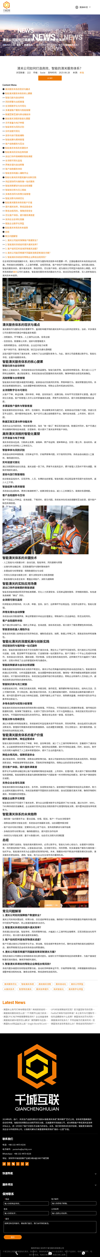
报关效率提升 (42, 989)
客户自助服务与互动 (14, 143)
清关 (15, 271)
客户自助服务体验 (13, 168)
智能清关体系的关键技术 (16, 147)
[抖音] (27, 1164)
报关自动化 (61, 984)
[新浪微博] (4, 1164)
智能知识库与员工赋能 (15, 189)
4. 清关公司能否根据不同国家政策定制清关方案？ (28, 252)
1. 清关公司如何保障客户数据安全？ (22, 240)
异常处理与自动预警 (14, 164)
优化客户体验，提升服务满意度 (20, 215)
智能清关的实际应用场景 (16, 152)
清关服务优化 (10, 984)
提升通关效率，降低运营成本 (18, 206)
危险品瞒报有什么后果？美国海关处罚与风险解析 (73, 1016)
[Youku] (8, 1164)
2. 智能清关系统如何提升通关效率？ (22, 244)
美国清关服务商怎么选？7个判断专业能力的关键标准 (26, 1013)
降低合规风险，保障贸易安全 (18, 210)
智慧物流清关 (25, 989)
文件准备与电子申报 (14, 122)
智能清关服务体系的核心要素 (18, 93)
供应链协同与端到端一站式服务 (20, 181)
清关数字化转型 (75, 989)
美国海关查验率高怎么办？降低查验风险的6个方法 (73, 1023)
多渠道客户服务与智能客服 (17, 110)
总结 (7, 231)
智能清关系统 (27, 984)
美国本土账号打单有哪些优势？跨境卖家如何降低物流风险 (26, 1009)
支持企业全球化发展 (14, 219)
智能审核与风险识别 (14, 126)
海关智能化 (58, 989)
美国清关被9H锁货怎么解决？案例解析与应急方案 (26, 1020)
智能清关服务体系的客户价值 (18, 202)
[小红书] (18, 1164)
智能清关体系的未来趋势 (16, 227)
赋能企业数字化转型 (14, 223)
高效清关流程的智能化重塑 (17, 118)
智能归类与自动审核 (14, 97)
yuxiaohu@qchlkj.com (22, 1149)
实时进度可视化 (12, 131)
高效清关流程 (45, 984)
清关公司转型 (77, 984)
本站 (82, 72)
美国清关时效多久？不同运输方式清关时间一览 (73, 1020)
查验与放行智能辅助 (14, 135)
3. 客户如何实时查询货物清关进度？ (22, 248)
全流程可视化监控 (13, 160)
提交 (13, 1237)
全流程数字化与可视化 (15, 105)
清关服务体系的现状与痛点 (17, 89)
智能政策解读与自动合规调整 (18, 185)
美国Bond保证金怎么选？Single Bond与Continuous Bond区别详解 (26, 1023)
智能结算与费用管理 (14, 139)
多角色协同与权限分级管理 (17, 193)
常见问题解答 (11, 236)
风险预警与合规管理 (14, 101)
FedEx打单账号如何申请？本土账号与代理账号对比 (73, 1013)
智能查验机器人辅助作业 (16, 173)
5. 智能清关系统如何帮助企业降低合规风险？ (26, 257)
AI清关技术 (9, 989)
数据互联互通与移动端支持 (17, 114)
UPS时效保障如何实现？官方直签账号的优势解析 (73, 1009)
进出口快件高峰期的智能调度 (18, 156)
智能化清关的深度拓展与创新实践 (20, 177)
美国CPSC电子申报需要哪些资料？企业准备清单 (26, 1016)
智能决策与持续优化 (14, 198)
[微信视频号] (22, 1164)
